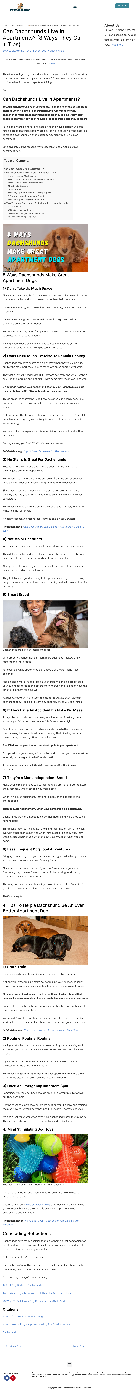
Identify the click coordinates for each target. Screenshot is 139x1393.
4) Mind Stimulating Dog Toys (22, 216)
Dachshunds (24, 25)
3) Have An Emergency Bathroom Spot (26, 213)
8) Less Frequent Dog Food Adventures (27, 199)
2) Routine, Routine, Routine (21, 210)
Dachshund (9, 1332)
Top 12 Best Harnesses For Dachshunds (46, 451)
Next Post (80, 1346)
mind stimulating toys (38, 1204)
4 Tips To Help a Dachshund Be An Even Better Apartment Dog (37, 203)
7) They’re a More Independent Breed (26, 196)
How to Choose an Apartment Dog (23, 1316)
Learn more (51, 63)
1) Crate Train (14, 206)
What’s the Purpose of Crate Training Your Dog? (51, 1030)
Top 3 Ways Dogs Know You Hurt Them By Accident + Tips (37, 1293)
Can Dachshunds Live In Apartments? (24, 168)
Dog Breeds (13, 25)
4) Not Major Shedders (19, 186)
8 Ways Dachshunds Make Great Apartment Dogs (30, 172)
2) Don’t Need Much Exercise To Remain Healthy (31, 179)
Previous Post (12, 1346)
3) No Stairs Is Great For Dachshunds (25, 182)
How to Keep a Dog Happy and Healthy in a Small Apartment (37, 1324)
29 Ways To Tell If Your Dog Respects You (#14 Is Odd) (34, 1301)
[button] (75, 6)
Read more (117, 44)
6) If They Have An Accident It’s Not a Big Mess (30, 193)
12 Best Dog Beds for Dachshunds (22, 1285)
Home (5, 25)
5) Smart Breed (15, 189)
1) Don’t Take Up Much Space (22, 176)
